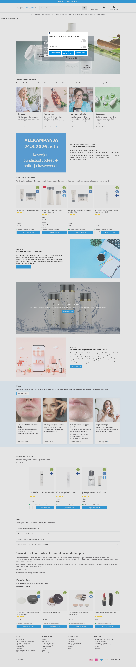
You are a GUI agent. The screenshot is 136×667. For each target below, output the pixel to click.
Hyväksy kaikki (80, 53)
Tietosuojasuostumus (55, 35)
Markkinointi (53, 40)
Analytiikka (53, 46)
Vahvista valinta (55, 53)
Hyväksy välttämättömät (68, 52)
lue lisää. (77, 36)
